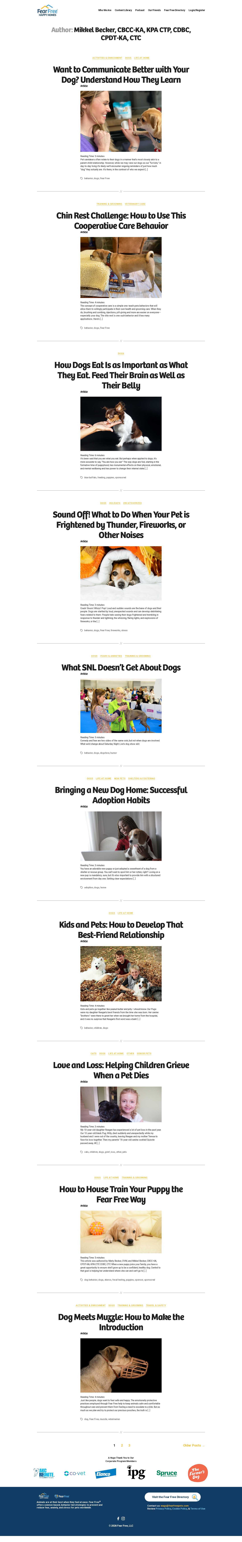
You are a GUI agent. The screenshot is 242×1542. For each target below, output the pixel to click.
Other (130, 1053)
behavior (88, 178)
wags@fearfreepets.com (175, 1505)
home (103, 887)
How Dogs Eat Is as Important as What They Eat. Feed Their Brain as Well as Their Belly (121, 374)
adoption (88, 887)
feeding (101, 477)
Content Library (123, 10)
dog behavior (90, 1279)
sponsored (120, 477)
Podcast (140, 10)
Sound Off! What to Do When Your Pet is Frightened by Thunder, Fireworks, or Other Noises (121, 523)
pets (124, 1152)
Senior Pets (144, 1053)
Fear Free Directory (174, 10)
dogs (96, 178)
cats (86, 1152)
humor (113, 753)
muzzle (103, 1419)
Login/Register (197, 10)
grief (107, 1152)
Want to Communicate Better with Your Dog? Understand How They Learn (121, 73)
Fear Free (105, 178)
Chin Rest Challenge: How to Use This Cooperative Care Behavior (121, 219)
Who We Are (104, 10)
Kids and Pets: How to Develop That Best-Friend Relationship (121, 929)
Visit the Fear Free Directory (170, 1497)
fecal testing (118, 1279)
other (118, 1152)
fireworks (115, 630)
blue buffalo (90, 477)
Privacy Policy (163, 1508)
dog (86, 1419)
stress (124, 630)
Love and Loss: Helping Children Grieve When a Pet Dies (121, 1069)
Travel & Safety (156, 1305)
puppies (110, 477)
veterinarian (114, 1419)
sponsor (139, 1279)
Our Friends (154, 10)
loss (113, 1152)
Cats (94, 1053)
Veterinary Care (135, 204)
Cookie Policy (179, 1508)
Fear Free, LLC (125, 1525)
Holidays (114, 503)
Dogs (128, 58)
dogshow (104, 753)
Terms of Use (197, 1508)
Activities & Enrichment (107, 58)
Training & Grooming (109, 204)
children (98, 1028)
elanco (108, 1279)
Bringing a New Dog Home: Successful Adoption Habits (121, 794)
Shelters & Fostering (141, 778)
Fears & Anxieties (111, 656)
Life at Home (142, 58)
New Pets (119, 778)
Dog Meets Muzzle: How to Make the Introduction (121, 1321)
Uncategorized (132, 503)
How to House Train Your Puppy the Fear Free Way (121, 1193)
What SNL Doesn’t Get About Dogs (121, 666)
